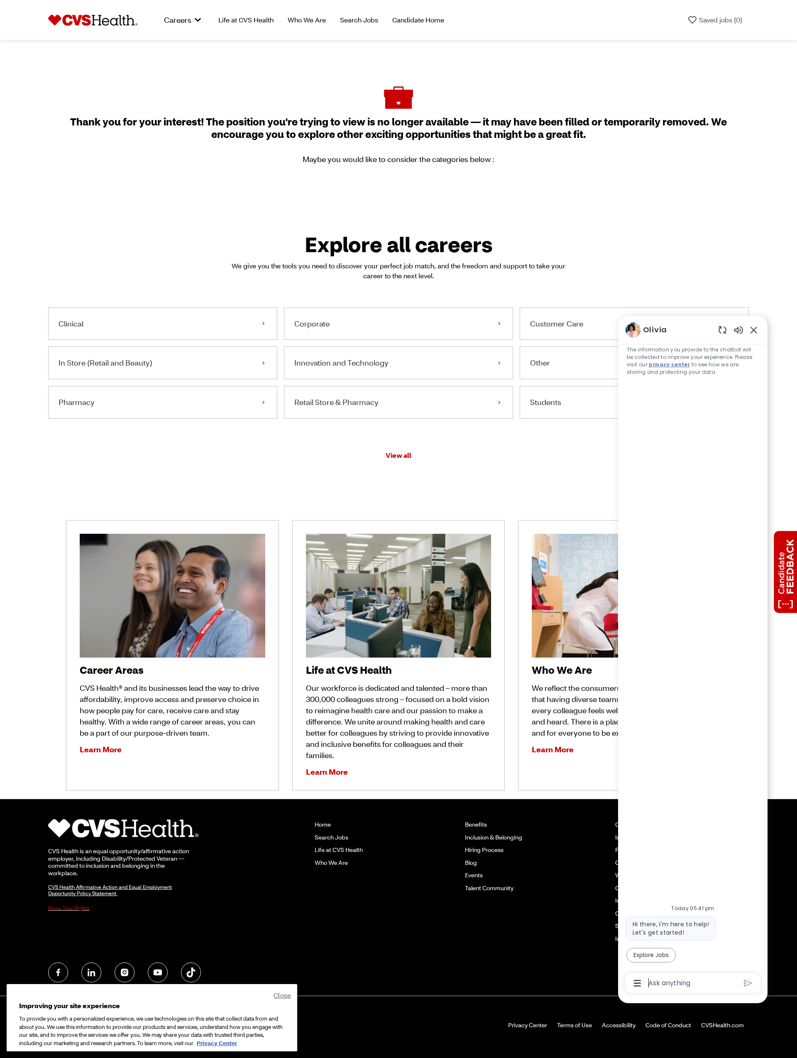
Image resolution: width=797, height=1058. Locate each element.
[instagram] (124, 972)
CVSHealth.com (722, 1025)
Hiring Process (484, 850)
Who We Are (307, 19)
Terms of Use (574, 1025)
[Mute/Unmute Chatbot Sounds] (738, 330)
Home (323, 824)
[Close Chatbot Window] (753, 330)
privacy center (669, 364)
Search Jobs (359, 19)
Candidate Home (418, 19)
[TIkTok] (191, 972)
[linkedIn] (91, 972)
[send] (748, 983)
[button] (398, 455)
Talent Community (489, 888)
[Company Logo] (92, 19)
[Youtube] (158, 972)
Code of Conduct (668, 1025)
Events (474, 875)
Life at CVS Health (246, 19)
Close (282, 995)
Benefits (476, 824)
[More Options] (637, 983)
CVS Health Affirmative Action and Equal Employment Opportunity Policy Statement (110, 890)
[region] (693, 655)
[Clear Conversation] (722, 329)
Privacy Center (527, 1025)
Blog (471, 863)
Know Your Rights (68, 908)
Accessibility (619, 1025)
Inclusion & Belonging (493, 837)
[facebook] (58, 972)
